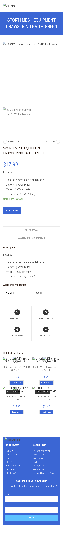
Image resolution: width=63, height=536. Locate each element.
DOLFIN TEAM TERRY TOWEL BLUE (16, 398)
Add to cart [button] (16, 383)
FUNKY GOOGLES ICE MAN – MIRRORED (46, 398)
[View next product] (58, 142)
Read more (17, 412)
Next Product (50, 142)
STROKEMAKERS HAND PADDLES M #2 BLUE (46, 368)
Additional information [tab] (31, 237)
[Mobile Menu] (58, 5)
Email (6, 505)
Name (7, 494)
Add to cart (12, 211)
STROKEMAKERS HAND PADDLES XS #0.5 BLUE (16, 368)
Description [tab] (31, 230)
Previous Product (14, 142)
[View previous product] (5, 142)
